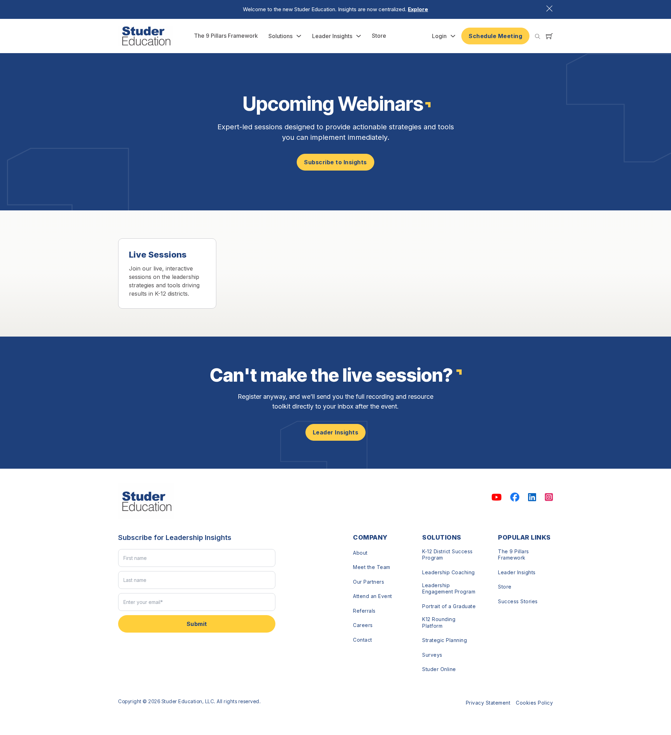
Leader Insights (332, 36)
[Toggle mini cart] (549, 36)
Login (439, 36)
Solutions (280, 36)
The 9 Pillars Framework (226, 35)
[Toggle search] (537, 36)
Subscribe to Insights (335, 162)
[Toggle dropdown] (299, 36)
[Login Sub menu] (453, 36)
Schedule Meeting (495, 36)
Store (379, 35)
